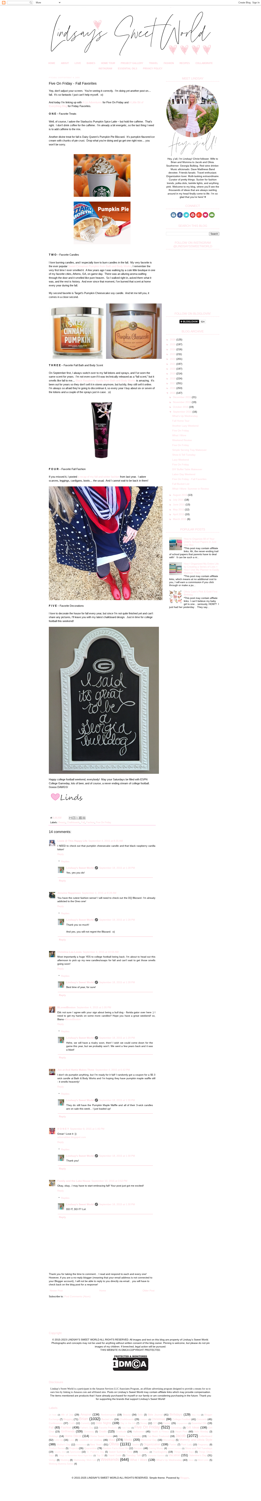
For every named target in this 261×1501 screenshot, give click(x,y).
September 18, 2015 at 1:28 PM (117, 867)
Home (102, 1290)
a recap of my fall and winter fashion (98, 476)
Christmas (158, 1419)
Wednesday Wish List (85, 1460)
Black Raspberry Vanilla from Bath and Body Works (105, 380)
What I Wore (179, 435)
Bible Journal (155, 1414)
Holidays (53, 1436)
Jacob (180, 1435)
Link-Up (58, 1439)
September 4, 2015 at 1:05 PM (94, 1007)
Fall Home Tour (180, 420)
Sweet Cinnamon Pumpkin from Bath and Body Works (99, 266)
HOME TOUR (108, 63)
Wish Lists (203, 1460)
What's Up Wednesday (185, 416)
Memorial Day (149, 1439)
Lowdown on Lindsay (90, 1439)
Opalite (135, 1444)
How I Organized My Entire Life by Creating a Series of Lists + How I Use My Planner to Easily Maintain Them (201, 568)
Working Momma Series (61, 1464)
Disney (143, 1423)
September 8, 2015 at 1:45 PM (87, 1128)
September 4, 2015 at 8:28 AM (99, 892)
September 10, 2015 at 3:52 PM (109, 1180)
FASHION (169, 63)
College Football (181, 1419)
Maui (112, 1439)
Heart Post (181, 1431)
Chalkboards (73, 822)
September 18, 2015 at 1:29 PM (117, 1037)
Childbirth (144, 1419)
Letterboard (205, 1436)
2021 (173, 363)
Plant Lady (186, 1444)
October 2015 (181, 406)
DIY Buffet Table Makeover (187, 469)
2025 (173, 344)
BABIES (91, 63)
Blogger (184, 1477)
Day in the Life (128, 1423)
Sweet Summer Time (120, 1451)
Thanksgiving (160, 1451)
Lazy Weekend (180, 459)
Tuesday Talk (133, 1455)
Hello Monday (201, 1431)
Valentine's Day (198, 1455)
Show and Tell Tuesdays (198, 1448)
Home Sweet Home (101, 1436)
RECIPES (185, 63)
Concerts (202, 1419)
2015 (173, 392)
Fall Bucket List (180, 483)
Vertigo (52, 1460)
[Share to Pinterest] (84, 818)
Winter (191, 1460)
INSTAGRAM (105, 68)
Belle (140, 1415)
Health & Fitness (160, 1431)
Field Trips (126, 1428)
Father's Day (86, 1428)
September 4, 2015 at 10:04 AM (101, 951)
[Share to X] (77, 818)
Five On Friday (103, 822)
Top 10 (100, 1455)
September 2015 (182, 411)
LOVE (78, 63)
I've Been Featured (158, 1436)
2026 (173, 339)
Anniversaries (108, 1414)
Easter (166, 1423)
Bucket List (107, 1419)
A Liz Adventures (92, 102)
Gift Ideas (192, 1427)
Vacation (174, 1455)
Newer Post (56, 1290)
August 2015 (180, 494)
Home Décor (73, 1436)
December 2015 (182, 397)
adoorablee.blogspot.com (71, 1137)
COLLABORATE (204, 63)
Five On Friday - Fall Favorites (189, 479)
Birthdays (176, 1414)
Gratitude (121, 1431)
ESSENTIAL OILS (127, 68)
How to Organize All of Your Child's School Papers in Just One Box (200, 541)
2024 (173, 349)
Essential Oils (199, 1423)
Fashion (90, 822)
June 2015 (179, 504)
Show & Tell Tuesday (183, 454)
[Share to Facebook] (80, 818)
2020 (173, 368)
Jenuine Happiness (69, 892)
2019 (173, 373)
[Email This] (70, 818)
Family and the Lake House (73, 1180)
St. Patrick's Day (95, 1452)
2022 (173, 358)
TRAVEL (153, 63)
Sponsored (75, 1452)
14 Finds (53, 1415)
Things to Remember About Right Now (76, 1455)
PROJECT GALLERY (132, 63)
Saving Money (156, 1448)
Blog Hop (196, 1415)
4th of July (67, 1414)
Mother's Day (63, 1444)
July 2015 (178, 499)
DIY (155, 1423)
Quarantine (90, 1448)
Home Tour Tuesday (129, 1436)
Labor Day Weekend (183, 474)
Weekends (110, 1459)
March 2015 (180, 519)
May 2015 (179, 509)
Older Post (148, 1290)
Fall (83, 822)
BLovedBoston (66, 1007)
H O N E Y (63, 1128)
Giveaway (89, 1431)
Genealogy (176, 1428)
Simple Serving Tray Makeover (189, 449)
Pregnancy (203, 1444)
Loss (71, 1440)
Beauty (62, 822)
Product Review (57, 1448)
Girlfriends (68, 1431)
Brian (83, 1419)
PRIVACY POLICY (152, 68)
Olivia (114, 1444)
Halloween (139, 1431)
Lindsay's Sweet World (80, 867)
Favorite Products (108, 1428)
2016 (173, 388)
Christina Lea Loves (69, 951)
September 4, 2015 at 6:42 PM (112, 1069)
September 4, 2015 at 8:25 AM (105, 840)
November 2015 (182, 402)
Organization (151, 1444)
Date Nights (104, 1423)
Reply (60, 854)
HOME (51, 63)
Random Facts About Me (115, 1448)
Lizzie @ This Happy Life (72, 840)
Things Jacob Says (184, 1452)
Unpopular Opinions (156, 1455)
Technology (144, 1452)
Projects (73, 1448)
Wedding (64, 1460)
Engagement (182, 1423)
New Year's (96, 1444)
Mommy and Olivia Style (195, 1439)
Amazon (85, 1414)
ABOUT (65, 63)
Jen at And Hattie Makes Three (75, 1069)
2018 (173, 378)
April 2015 (179, 514)
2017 (173, 383)
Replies (65, 861)
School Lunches (174, 1448)
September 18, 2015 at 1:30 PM (117, 1100)
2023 (173, 354)
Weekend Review (182, 440)
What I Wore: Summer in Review (190, 488)
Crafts (72, 1423)
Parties (173, 1444)
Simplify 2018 (60, 1452)
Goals (103, 1431)
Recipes (138, 1448)
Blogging (68, 1419)
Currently (85, 1423)
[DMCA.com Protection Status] (130, 1369)
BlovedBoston (73, 1019)
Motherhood (81, 1445)
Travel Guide (114, 1455)
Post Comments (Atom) (77, 1296)
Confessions (56, 1423)
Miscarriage (169, 1440)
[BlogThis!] (74, 818)
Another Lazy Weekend (185, 425)
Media (128, 1439)
